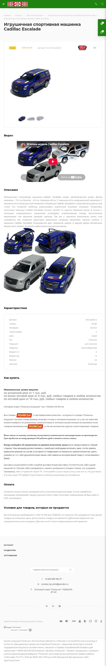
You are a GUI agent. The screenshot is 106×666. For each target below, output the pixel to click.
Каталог (9, 545)
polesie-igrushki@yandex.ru (54, 584)
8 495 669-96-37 (53, 579)
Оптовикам (10, 555)
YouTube (53, 606)
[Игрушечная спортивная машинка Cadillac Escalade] (31, 83)
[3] (27, 48)
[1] (22, 48)
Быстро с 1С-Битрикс (19, 630)
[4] (29, 48)
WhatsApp (59, 606)
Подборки (10, 550)
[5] (31, 48)
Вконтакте (46, 606)
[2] (25, 48)
